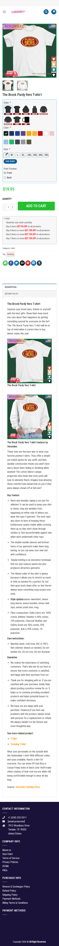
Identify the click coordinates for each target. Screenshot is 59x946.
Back (9, 177)
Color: (7, 127)
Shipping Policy (9, 894)
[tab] (29, 287)
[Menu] (4, 12)
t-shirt (13, 248)
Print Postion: (10, 168)
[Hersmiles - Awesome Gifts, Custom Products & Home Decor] (24, 11)
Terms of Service (11, 858)
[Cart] (53, 11)
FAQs (4, 870)
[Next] (51, 50)
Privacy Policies (10, 862)
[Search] (46, 11)
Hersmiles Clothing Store (27, 787)
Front (9, 172)
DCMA (5, 866)
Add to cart (36, 206)
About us (6, 850)
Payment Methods (11, 898)
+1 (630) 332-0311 (17, 817)
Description (10, 287)
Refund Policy (11, 294)
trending (10, 254)
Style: (7, 102)
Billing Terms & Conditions (15, 902)
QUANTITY (7, 199)
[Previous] (7, 50)
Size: (7, 149)
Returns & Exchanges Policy (16, 886)
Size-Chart (7, 854)
